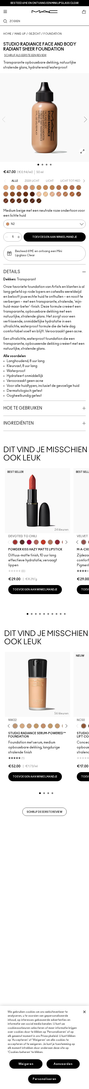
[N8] (25, 194)
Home (7, 34)
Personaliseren (44, 1079)
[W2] (58, 194)
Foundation (52, 34)
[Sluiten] (84, 1011)
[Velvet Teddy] (83, 542)
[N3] (45, 187)
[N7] (25, 200)
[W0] (38, 194)
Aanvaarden (63, 1063)
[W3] (25, 187)
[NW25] (22, 726)
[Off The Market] (50, 542)
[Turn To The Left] (22, 542)
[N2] (32, 187)
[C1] (12, 187)
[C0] (45, 194)
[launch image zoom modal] (82, 151)
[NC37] (57, 726)
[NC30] (36, 726)
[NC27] (29, 726)
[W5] (78, 194)
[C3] (52, 187)
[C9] (12, 200)
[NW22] (15, 726)
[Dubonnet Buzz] (57, 542)
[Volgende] (65, 542)
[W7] (19, 200)
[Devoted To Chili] (15, 542)
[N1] (19, 187)
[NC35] (50, 726)
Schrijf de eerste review (44, 812)
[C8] (19, 194)
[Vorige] (9, 542)
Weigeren (26, 1063)
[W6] (5, 200)
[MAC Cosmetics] (44, 11)
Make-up (20, 34)
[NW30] (43, 726)
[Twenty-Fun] (29, 542)
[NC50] (83, 726)
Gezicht (35, 34)
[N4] (58, 187)
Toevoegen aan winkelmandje (54, 237)
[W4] (72, 187)
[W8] (32, 200)
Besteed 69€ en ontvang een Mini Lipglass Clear (45, 3)
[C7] (72, 194)
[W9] (38, 200)
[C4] (78, 187)
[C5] (65, 187)
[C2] (38, 187)
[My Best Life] (43, 542)
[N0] (5, 187)
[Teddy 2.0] (36, 542)
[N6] (12, 194)
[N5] (65, 194)
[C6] (5, 194)
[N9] (32, 194)
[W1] (52, 194)
